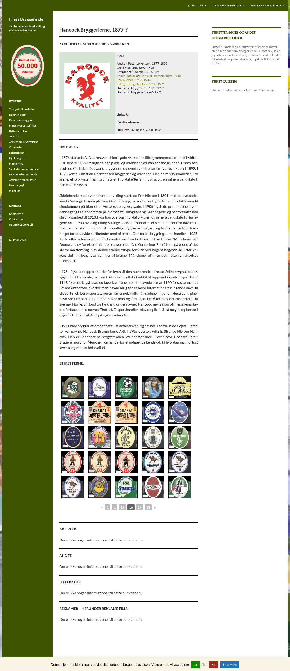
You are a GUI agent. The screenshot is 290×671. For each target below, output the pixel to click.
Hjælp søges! (16, 158)
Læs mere (230, 664)
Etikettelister (16, 152)
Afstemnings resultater (22, 179)
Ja (127, 114)
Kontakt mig (16, 213)
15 (122, 507)
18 (148, 507)
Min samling (16, 163)
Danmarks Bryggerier (227, 5)
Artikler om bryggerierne (23, 141)
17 (139, 507)
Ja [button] (195, 664)
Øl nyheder (195, 5)
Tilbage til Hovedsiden (22, 109)
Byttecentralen (18, 131)
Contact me (16, 219)
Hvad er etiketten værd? (23, 174)
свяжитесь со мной (21, 224)
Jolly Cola (14, 136)
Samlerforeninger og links (24, 169)
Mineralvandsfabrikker (266, 5)
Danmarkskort (17, 114)
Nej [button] (213, 664)
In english (14, 190)
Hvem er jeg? (16, 185)
